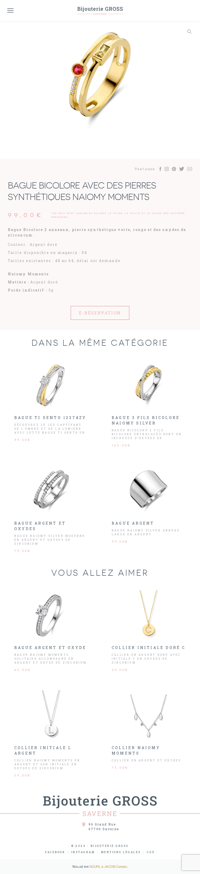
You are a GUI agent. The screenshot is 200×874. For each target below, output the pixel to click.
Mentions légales (121, 852)
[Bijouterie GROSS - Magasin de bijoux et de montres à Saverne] (100, 10)
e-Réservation (100, 312)
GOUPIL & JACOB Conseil (108, 867)
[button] (189, 31)
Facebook (55, 852)
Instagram (83, 852)
